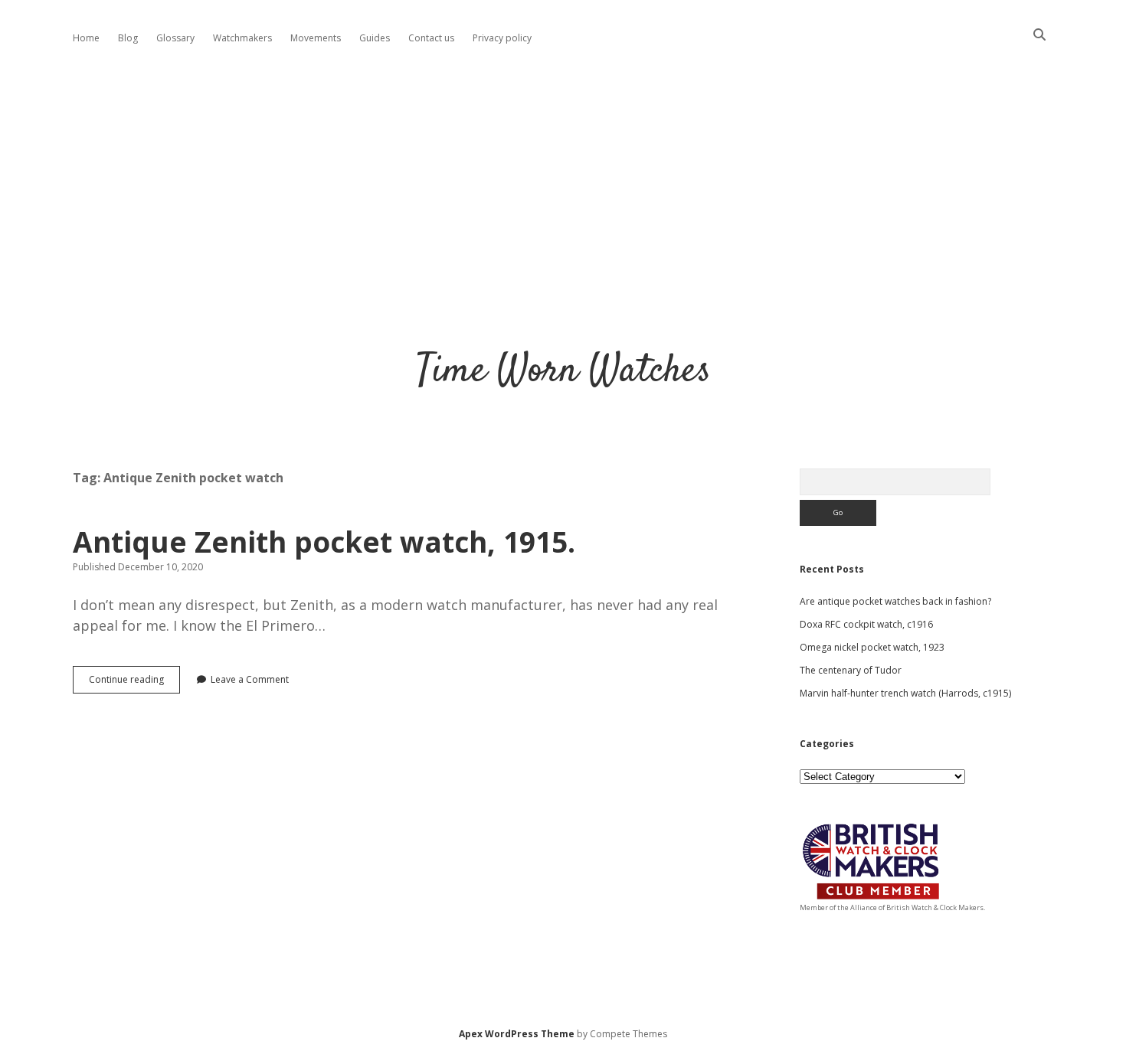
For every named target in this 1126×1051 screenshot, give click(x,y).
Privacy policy (502, 37)
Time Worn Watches (563, 372)
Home (86, 37)
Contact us (431, 37)
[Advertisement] (563, 187)
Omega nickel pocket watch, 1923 (872, 647)
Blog (128, 37)
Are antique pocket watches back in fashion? (895, 601)
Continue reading (134, 683)
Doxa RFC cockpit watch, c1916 (866, 624)
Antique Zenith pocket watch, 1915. (324, 541)
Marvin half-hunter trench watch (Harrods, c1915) (905, 693)
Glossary (175, 37)
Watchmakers (242, 37)
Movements (315, 37)
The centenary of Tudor (851, 670)
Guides (374, 37)
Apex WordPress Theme (516, 1033)
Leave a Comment (250, 679)
